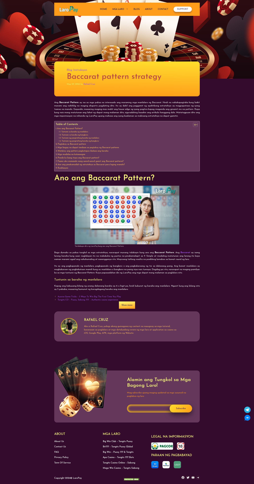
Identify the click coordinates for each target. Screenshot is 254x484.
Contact (163, 9)
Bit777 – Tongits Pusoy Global (118, 447)
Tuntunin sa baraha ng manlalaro (74, 132)
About (149, 9)
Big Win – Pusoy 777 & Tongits (118, 452)
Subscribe (181, 408)
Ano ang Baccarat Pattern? (70, 129)
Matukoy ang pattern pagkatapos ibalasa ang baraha (83, 151)
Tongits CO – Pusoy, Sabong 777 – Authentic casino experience (88, 300)
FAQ (56, 452)
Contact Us (60, 447)
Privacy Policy (61, 457)
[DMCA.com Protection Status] (131, 480)
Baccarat (185, 252)
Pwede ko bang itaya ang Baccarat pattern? (78, 158)
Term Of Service (62, 463)
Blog (136, 9)
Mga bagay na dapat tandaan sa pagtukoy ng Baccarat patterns (88, 148)
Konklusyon (63, 168)
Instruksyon (80, 70)
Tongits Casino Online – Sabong (119, 463)
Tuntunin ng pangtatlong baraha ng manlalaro (80, 138)
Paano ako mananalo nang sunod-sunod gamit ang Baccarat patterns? (91, 161)
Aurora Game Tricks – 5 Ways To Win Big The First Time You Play (89, 297)
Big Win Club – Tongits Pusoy (118, 441)
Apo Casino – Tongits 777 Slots (118, 457)
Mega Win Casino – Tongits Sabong (121, 468)
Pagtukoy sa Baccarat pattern (72, 144)
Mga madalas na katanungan (71, 154)
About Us (59, 441)
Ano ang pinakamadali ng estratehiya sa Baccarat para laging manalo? (91, 165)
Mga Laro (118, 9)
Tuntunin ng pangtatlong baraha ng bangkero (80, 141)
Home (103, 9)
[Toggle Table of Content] (194, 124)
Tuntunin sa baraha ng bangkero (75, 135)
